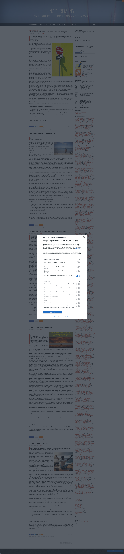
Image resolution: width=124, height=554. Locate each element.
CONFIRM (52, 312)
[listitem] (62, 259)
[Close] (84, 237)
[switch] (78, 262)
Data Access (62, 316)
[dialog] (62, 277)
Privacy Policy (69, 316)
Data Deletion (54, 316)
